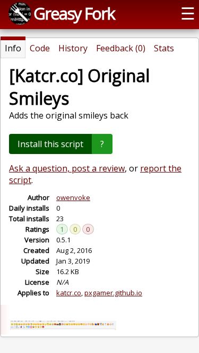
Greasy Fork (74, 13)
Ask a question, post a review (67, 168)
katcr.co (68, 292)
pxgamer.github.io (113, 292)
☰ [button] (187, 13)
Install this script (50, 144)
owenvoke (73, 197)
